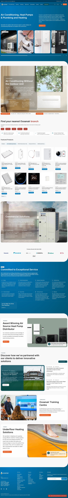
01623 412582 (6, 482)
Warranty (55, 291)
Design (4, 280)
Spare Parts (22, 291)
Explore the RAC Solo (5, 113)
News (29, 476)
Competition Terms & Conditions (31, 483)
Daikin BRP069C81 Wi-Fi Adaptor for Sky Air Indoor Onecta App (46, 164)
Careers (29, 475)
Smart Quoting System (24, 280)
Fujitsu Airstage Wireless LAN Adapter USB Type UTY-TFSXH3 (7, 164)
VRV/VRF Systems (10, 230)
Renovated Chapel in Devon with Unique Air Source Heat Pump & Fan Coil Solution (56, 383)
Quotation (19, 482)
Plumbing (21, 4)
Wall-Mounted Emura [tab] (41, 143)
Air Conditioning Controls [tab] (11, 143)
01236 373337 (6, 485)
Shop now (5, 341)
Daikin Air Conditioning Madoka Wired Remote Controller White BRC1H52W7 (60, 164)
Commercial (46, 4)
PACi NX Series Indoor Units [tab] (22, 143)
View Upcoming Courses (44, 415)
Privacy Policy (30, 479)
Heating (17, 4)
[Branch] (61, 4)
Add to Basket (31, 169)
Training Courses (40, 291)
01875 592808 (7, 484)
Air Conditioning (11, 4)
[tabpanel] (34, 172)
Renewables (32, 4)
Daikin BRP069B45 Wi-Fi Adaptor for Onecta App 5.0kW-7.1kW (33, 164)
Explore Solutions (7, 451)
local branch (56, 453)
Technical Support (6, 291)
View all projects (62, 361)
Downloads (19, 489)
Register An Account (41, 478)
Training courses (59, 1)
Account (64, 4)
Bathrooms (27, 4)
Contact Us (41, 475)
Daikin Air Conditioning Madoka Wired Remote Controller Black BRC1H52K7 (20, 188)
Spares (37, 4)
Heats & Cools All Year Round (27, 100)
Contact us (41, 25)
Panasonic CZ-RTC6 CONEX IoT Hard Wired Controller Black (33, 188)
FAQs (40, 474)
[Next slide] (66, 56)
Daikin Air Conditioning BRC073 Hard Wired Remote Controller (60, 188)
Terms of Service (31, 481)
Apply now (13, 1)
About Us (29, 474)
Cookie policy (30, 480)
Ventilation (25, 230)
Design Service (19, 476)
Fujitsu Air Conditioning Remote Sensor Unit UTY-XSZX (47, 188)
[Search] (55, 4)
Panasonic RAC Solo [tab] (32, 143)
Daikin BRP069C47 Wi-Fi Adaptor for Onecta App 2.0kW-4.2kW (7, 188)
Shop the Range (39, 113)
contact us (60, 453)
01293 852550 (6, 483)
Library (41, 4)
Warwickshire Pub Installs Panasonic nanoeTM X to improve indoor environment (55, 370)
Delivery (40, 476)
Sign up (63, 478)
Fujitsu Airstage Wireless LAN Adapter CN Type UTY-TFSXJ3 (20, 164)
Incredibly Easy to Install (11, 99)
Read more (3, 52)
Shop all (3, 196)
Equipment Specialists (41, 280)
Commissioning (56, 280)
